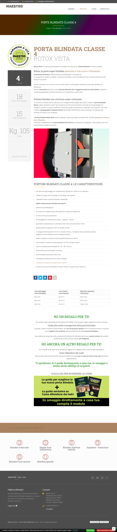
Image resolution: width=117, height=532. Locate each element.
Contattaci (104, 9)
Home (48, 28)
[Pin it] (50, 278)
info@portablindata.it (46, 1)
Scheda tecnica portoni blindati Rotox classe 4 (51, 263)
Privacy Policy (95, 522)
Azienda (71, 9)
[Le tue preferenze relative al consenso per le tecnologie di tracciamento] (114, 529)
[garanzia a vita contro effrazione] (19, 56)
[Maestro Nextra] (23, 6)
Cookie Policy (104, 522)
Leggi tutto (12, 506)
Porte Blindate (57, 28)
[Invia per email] (55, 278)
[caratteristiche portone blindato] (19, 151)
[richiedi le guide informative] (71, 391)
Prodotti (83, 9)
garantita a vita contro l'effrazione (82, 71)
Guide (94, 9)
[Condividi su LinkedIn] (45, 278)
